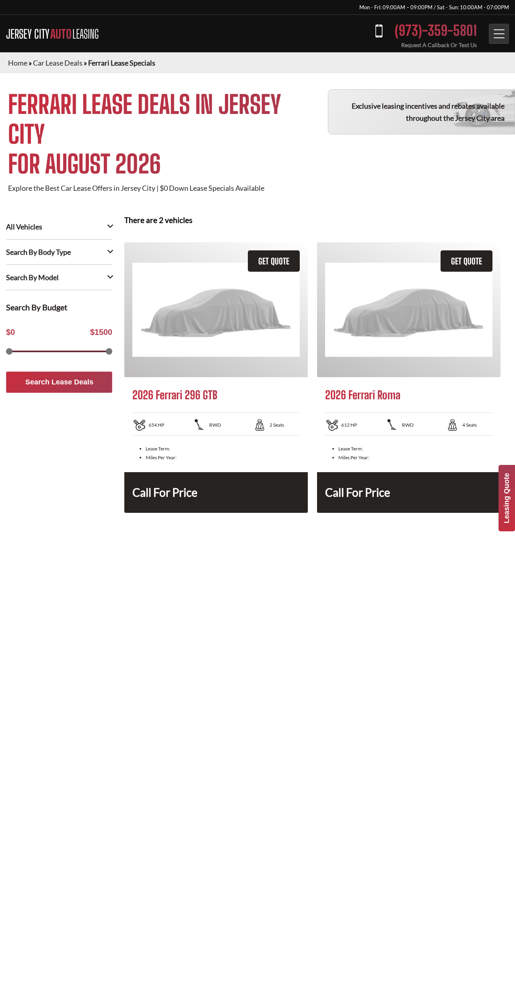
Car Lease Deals (57, 62)
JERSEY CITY (52, 34)
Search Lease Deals (59, 382)
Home (17, 62)
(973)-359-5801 (436, 30)
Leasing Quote (507, 498)
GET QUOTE (273, 261)
